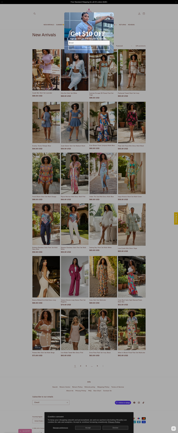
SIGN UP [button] (89, 47)
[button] (111, 15)
